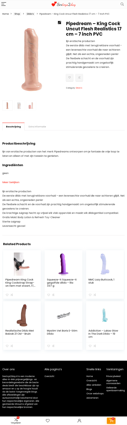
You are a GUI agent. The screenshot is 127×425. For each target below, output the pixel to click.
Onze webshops (95, 393)
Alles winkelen (93, 384)
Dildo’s (30, 13)
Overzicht (49, 376)
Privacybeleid (113, 376)
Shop (17, 13)
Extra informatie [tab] (37, 126)
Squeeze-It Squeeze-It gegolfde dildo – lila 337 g (62, 283)
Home (5, 13)
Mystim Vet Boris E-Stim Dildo (62, 332)
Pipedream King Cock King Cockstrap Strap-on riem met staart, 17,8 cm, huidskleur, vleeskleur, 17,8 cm (20, 286)
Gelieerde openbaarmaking (115, 389)
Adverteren (92, 397)
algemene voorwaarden (113, 382)
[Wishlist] (48, 421)
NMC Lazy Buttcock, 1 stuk (101, 281)
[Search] (122, 4)
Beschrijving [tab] (13, 126)
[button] (59, 22)
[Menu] (3, 4)
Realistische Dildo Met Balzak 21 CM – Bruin (19, 332)
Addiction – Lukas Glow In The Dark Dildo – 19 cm (103, 334)
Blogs (89, 389)
